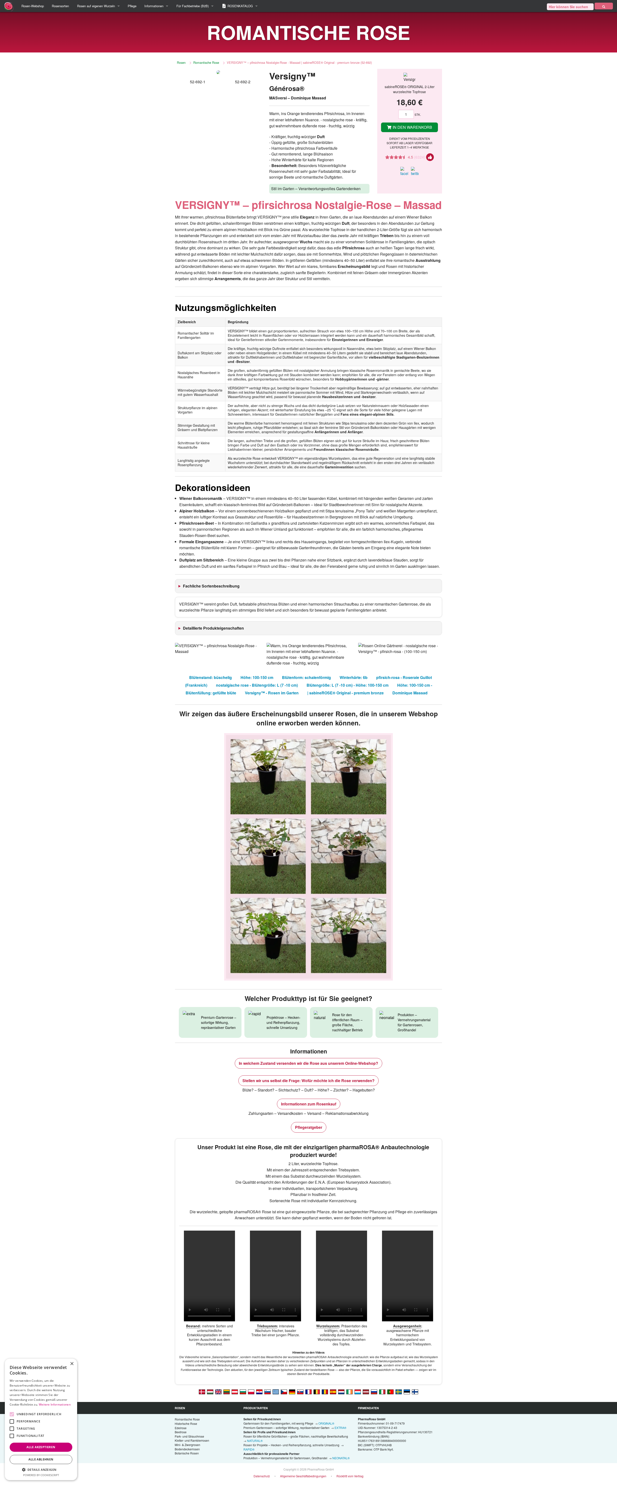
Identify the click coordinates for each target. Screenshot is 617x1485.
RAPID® (249, 1449)
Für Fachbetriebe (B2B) (192, 6)
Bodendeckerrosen (187, 1449)
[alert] (41, 1419)
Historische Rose (186, 1423)
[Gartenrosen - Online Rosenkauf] (604, 6)
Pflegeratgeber (308, 1127)
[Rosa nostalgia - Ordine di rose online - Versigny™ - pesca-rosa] (382, 1391)
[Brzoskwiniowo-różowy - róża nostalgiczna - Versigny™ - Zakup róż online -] (251, 1391)
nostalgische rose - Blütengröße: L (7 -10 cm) (257, 685)
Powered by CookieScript (41, 1475)
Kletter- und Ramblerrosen (192, 1440)
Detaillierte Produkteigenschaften (213, 628)
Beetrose (181, 1432)
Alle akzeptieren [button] (41, 1447)
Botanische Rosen (187, 1453)
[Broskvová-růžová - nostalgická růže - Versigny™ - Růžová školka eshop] (284, 1391)
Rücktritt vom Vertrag (349, 1476)
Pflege (132, 6)
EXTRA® (340, 1428)
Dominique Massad (410, 693)
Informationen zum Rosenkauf (308, 1104)
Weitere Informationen (55, 1404)
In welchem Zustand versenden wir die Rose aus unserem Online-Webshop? (308, 1063)
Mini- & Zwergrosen (187, 1445)
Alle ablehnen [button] (40, 1459)
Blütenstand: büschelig (210, 677)
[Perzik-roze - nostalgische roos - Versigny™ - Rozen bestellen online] (341, 1391)
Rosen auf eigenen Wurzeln (96, 6)
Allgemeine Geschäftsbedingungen (303, 1476)
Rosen (181, 62)
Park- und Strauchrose (189, 1436)
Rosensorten (60, 6)
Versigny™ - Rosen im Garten (272, 693)
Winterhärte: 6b (354, 677)
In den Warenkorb (412, 127)
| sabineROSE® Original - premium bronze (345, 693)
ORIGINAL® (326, 1423)
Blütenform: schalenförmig (306, 677)
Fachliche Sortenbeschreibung (211, 586)
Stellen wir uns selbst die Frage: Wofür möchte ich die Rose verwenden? (308, 1080)
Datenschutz (262, 1476)
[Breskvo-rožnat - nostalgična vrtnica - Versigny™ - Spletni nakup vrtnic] (267, 1391)
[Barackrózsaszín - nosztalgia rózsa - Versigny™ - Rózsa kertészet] (210, 1391)
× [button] (72, 1364)
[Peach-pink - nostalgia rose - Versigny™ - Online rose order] (218, 1391)
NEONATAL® (341, 1458)
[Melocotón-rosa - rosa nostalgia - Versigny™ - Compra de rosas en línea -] (333, 1391)
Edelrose (181, 1428)
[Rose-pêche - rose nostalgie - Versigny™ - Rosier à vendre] (308, 1391)
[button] (41, 1469)
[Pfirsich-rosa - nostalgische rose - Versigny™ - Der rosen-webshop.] (235, 1391)
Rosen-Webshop (32, 6)
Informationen (153, 6)
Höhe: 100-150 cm (257, 677)
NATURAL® (255, 1441)
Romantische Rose (206, 62)
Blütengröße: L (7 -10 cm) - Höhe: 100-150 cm (348, 685)
